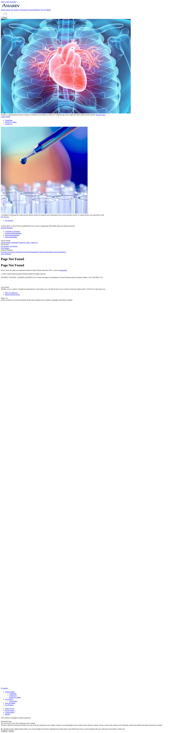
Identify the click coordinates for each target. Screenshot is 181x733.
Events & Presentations (31, 252)
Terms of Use (9, 708)
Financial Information (12, 235)
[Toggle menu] (4, 18)
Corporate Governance (12, 231)
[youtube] (4, 688)
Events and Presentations (13, 233)
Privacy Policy (10, 710)
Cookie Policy (9, 712)
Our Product (9, 220)
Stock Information (11, 237)
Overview (4, 252)
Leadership (8, 120)
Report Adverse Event (12, 294)
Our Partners (23, 10)
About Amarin (5, 10)
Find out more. (101, 115)
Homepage (63, 270)
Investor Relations (34, 10)
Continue (4, 731)
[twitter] (90, 686)
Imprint (7, 714)
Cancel (11, 731)
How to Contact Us (11, 293)
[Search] (6, 14)
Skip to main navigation (9, 2)
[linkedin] (90, 506)
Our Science (15, 10)
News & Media (46, 10)
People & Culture (11, 122)
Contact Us (8, 124)
